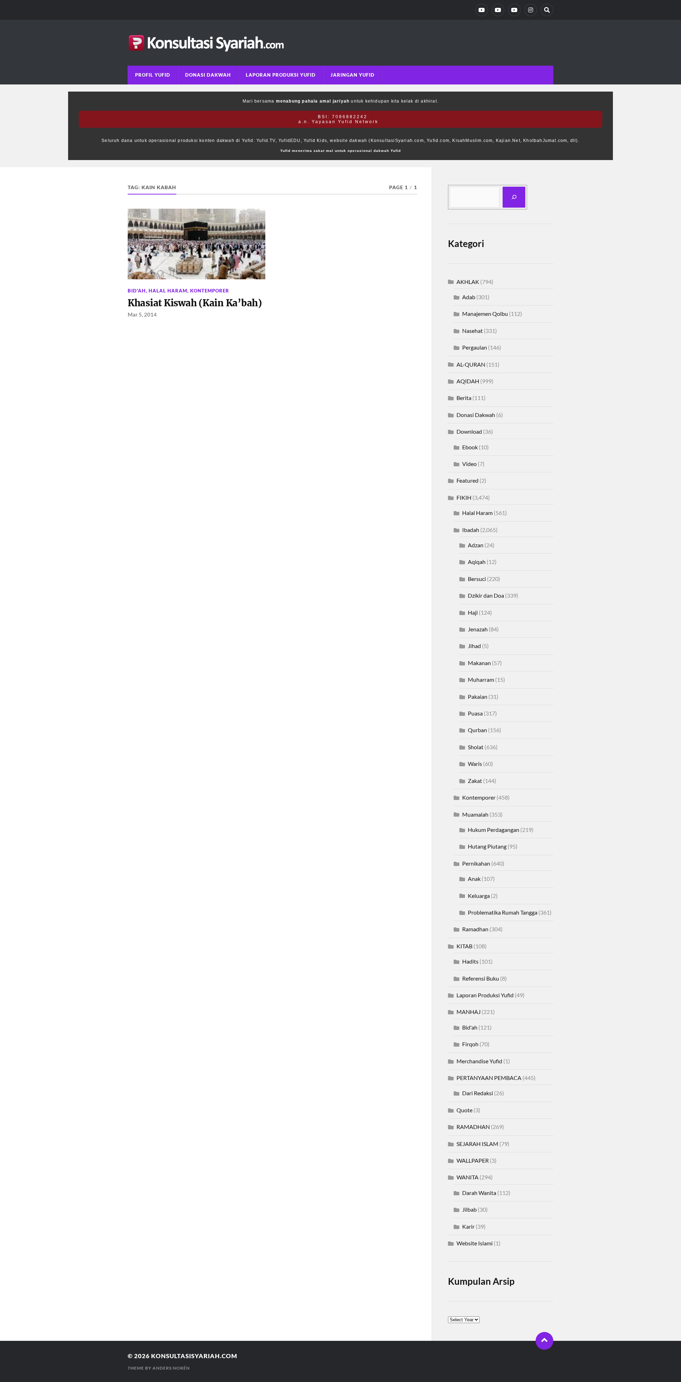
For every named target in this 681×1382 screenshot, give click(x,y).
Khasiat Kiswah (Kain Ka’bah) (195, 303)
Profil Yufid (152, 75)
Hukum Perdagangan (493, 829)
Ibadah (470, 529)
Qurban (477, 729)
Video (469, 463)
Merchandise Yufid (479, 1061)
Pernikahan (476, 863)
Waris (475, 763)
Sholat (475, 747)
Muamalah (475, 814)
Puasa (475, 713)
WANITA (467, 1177)
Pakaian (477, 696)
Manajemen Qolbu (485, 313)
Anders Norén (171, 1368)
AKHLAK (467, 281)
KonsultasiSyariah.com (194, 1356)
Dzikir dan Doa (486, 595)
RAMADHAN (473, 1126)
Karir (468, 1226)
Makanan (479, 662)
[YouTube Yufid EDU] (498, 10)
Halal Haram (168, 291)
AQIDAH (467, 381)
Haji (473, 612)
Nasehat (472, 330)
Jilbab (469, 1209)
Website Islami (474, 1243)
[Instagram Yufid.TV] (530, 10)
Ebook (470, 447)
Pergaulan (474, 347)
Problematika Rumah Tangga (502, 912)
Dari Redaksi (477, 1093)
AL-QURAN (470, 364)
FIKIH (463, 497)
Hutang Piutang (487, 846)
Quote (464, 1110)
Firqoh (470, 1044)
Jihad (474, 645)
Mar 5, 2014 (142, 314)
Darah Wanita (479, 1192)
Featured (467, 480)
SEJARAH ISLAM (477, 1143)
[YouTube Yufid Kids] (514, 10)
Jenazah (478, 629)
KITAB (464, 946)
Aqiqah (477, 561)
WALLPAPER (472, 1160)
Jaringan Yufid (353, 75)
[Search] (547, 10)
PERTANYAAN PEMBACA (488, 1077)
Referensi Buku (480, 978)
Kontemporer (209, 291)
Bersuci (477, 578)
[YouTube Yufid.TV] (481, 10)
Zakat (475, 780)
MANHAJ (468, 1011)
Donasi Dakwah (208, 75)
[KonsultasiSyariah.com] (340, 42)
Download (469, 431)
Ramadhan (475, 929)
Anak (474, 878)
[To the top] (544, 1341)
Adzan (475, 545)
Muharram (481, 679)
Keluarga (479, 895)
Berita (463, 397)
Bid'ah (137, 291)
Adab (468, 297)
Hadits (470, 961)
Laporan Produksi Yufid (281, 75)
